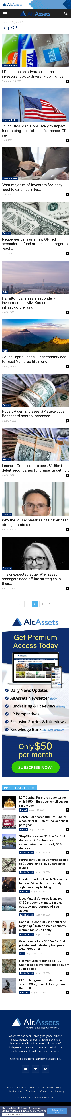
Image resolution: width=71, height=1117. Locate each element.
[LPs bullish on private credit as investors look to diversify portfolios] (35, 50)
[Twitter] (35, 1069)
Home (5, 22)
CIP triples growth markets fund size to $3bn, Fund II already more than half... (42, 984)
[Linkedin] (25, 1069)
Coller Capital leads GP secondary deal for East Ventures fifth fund (34, 359)
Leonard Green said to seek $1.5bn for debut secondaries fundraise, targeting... (35, 468)
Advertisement (14, 1091)
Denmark (24, 891)
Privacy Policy (54, 1087)
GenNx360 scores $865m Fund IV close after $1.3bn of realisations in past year (44, 821)
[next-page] (50, 604)
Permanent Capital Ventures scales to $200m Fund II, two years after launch (43, 864)
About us (21, 1087)
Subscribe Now (57, 1111)
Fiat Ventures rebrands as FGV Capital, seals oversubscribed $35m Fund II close (44, 965)
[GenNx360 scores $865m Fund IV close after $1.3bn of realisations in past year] (9, 822)
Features (7, 514)
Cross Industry (10, 65)
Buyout (6, 233)
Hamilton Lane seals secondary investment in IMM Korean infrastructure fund (28, 302)
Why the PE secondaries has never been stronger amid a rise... (35, 522)
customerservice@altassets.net (42, 1058)
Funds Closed (26, 852)
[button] (5, 13)
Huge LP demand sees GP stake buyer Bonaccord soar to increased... (34, 413)
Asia (5, 292)
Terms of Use (37, 1087)
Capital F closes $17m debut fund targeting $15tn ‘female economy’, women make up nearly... (43, 926)
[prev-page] (20, 604)
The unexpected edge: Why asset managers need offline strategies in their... (31, 579)
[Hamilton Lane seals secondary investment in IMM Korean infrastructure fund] (35, 277)
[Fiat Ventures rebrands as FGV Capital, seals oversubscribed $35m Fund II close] (9, 966)
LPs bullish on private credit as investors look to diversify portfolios (33, 74)
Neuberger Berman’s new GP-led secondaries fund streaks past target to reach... (35, 244)
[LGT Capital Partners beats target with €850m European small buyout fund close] (9, 803)
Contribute (31, 1091)
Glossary (59, 1091)
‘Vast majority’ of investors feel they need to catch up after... (32, 187)
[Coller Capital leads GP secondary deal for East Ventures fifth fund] (35, 336)
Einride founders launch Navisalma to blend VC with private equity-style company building (43, 883)
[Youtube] (45, 1069)
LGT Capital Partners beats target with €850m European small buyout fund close (43, 801)
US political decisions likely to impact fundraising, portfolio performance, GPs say (35, 130)
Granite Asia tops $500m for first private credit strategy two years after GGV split (42, 945)
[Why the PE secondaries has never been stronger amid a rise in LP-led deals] (35, 499)
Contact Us (46, 1091)
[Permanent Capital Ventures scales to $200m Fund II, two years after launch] (9, 865)
